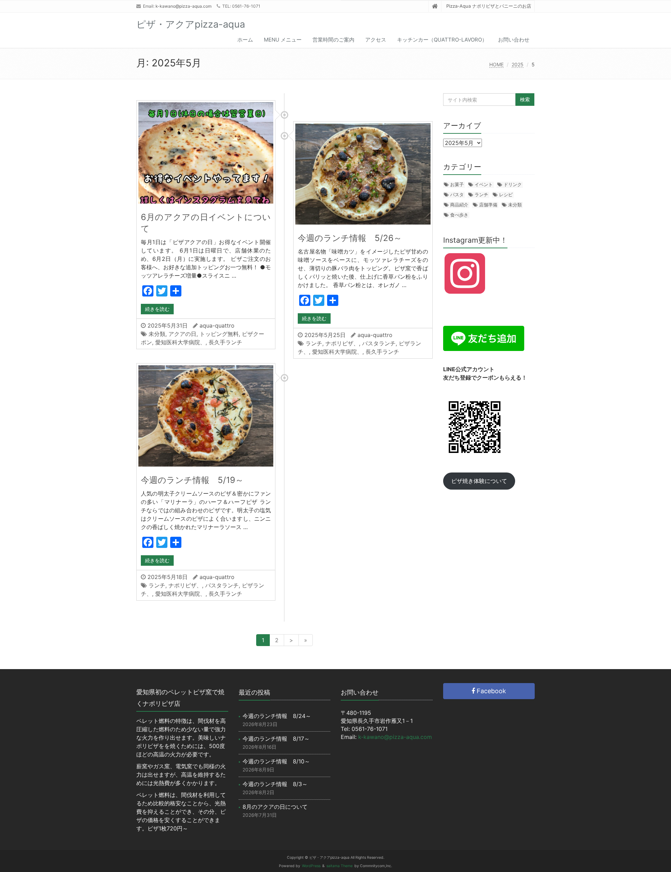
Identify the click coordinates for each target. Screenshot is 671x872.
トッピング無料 (219, 333)
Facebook (490, 691)
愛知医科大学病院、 (180, 342)
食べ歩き (459, 215)
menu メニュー (283, 39)
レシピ (506, 194)
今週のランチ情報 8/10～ (276, 761)
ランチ (313, 343)
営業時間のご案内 (333, 39)
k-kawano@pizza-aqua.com (183, 6)
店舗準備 (488, 204)
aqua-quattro (217, 325)
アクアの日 (182, 333)
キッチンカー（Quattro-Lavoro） (442, 39)
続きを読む (157, 309)
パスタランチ (379, 343)
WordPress (311, 866)
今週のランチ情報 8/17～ (276, 738)
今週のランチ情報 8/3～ (275, 784)
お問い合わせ (513, 39)
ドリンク (513, 184)
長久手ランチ (225, 342)
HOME (496, 64)
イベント (484, 184)
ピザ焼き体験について (479, 480)
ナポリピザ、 (342, 343)
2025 (518, 64)
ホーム (245, 39)
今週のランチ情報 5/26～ (350, 238)
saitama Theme (339, 866)
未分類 (157, 333)
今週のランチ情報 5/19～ (192, 480)
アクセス (375, 39)
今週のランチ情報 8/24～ (277, 715)
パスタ (457, 194)
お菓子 (457, 184)
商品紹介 (459, 204)
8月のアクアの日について (275, 806)
